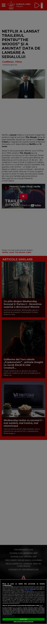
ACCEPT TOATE (23, 619)
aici (23, 598)
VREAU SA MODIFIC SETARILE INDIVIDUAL (23, 621)
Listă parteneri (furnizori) (8, 615)
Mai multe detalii (29, 590)
